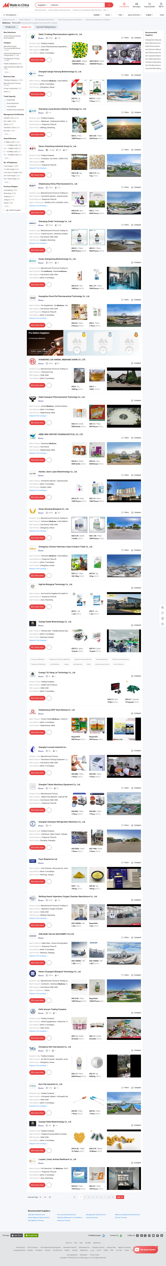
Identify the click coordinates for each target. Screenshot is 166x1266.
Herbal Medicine (102, 659)
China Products (32, 1247)
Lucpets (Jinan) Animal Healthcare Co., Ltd (57, 1159)
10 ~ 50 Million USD (13, 155)
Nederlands (84, 1250)
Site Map (88, 1243)
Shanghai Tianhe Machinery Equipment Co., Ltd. (59, 784)
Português (38, 1250)
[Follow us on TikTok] (141, 1235)
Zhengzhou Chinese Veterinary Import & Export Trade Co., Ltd (65, 546)
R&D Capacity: (34, 50)
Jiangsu (9, 199)
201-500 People (12, 175)
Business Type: (34, 43)
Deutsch (75, 1250)
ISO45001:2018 (12, 127)
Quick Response (12, 103)
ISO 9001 (9, 131)
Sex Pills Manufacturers (154, 65)
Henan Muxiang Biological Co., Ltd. (54, 509)
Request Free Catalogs (38, 168)
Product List (10, 27)
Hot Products (20, 1247)
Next (118, 1197)
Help (120, 15)
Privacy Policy (94, 1255)
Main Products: (35, 46)
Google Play (31, 1235)
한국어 (99, 1250)
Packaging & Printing (11, 59)
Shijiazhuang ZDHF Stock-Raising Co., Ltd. (57, 709)
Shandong (10, 193)
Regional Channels (124, 1247)
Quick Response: (35, 124)
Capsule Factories (92, 1217)
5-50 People (11, 166)
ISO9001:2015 (11, 118)
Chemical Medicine (38, 659)
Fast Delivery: (34, 53)
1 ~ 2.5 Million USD (12, 145)
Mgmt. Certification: (36, 202)
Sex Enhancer (119, 664)
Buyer (108, 15)
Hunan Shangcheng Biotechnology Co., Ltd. (57, 259)
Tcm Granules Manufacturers (66, 1215)
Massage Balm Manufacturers (96, 1215)
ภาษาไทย (119, 1250)
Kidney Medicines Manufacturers (38, 1217)
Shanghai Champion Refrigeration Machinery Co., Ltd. (62, 821)
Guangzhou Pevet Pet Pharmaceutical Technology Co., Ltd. (64, 296)
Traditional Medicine (38, 664)
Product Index (137, 1247)
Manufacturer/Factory (12, 84)
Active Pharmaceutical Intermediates (12, 37)
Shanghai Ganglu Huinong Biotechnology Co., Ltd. (60, 71)
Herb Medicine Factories (36, 1220)
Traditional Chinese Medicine (59, 659)
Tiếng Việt (134, 1250)
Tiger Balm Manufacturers (36, 1215)
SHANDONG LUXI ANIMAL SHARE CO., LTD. (62, 359)
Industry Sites (111, 1247)
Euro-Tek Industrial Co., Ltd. (51, 1084)
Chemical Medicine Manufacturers (59, 10)
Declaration (83, 1255)
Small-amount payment (15, 109)
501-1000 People (12, 179)
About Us (69, 1243)
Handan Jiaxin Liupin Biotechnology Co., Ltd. (58, 471)
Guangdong (10, 190)
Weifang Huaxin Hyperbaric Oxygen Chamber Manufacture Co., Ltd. (68, 896)
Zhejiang (9, 196)
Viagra (66, 664)
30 (45, 1197)
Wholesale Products (69, 1247)
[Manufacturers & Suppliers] (15, 5)
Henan (8, 203)
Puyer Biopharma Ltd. (48, 859)
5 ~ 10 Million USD (12, 151)
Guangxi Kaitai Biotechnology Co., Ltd (55, 1121)
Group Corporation (12, 88)
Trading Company (13, 80)
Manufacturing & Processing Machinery (12, 48)
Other (7, 91)
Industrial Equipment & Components (12, 54)
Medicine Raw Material (83, 659)
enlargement (78, 664)
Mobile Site (96, 1243)
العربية (92, 1250)
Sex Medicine (55, 664)
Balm (89, 664)
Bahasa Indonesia (147, 1250)
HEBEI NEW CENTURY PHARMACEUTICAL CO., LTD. (61, 434)
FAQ (75, 1243)
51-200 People (11, 169)
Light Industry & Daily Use (13, 68)
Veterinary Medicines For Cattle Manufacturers (70, 1217)
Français (47, 1250)
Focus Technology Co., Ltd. (84, 1258)
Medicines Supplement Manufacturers (127, 1215)
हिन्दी (112, 1250)
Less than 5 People (13, 172)
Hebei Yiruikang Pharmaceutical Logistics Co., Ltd (60, 34)
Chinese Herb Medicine (120, 659)
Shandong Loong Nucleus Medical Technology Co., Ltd (62, 109)
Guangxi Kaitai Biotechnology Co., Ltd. (55, 621)
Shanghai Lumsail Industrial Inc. (53, 747)
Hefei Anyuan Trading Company (52, 1009)
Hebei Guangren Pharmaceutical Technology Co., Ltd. (62, 397)
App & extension (134, 15)
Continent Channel (98, 1247)
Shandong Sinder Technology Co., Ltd (55, 221)
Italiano (67, 1250)
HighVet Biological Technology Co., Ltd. (56, 584)
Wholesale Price (84, 1247)
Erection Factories (121, 1217)
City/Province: (34, 87)
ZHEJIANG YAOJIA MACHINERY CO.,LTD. (56, 934)
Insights (147, 1247)
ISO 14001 (10, 121)
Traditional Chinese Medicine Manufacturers (86, 10)
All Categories (11, 15)
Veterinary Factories (63, 1220)
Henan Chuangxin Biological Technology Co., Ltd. (60, 971)
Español (30, 1250)
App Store (17, 1235)
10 (40, 1197)
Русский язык (57, 1250)
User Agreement (72, 1255)
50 (50, 1197)
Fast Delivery (11, 106)
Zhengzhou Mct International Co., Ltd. (55, 1046)
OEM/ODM (10, 100)
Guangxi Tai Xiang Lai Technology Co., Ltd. (57, 672)
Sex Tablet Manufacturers (155, 59)
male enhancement (102, 664)
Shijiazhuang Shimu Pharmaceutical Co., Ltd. (58, 183)
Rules (162, 15)
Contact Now (39, 60)
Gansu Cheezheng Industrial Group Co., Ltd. (58, 146)
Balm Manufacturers (153, 43)
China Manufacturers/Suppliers (50, 1247)
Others (8, 124)
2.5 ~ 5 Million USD (12, 148)
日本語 (106, 1250)
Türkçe (127, 1250)
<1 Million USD (12, 142)
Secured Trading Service (46, 27)
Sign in (161, 6)
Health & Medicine (13, 63)
